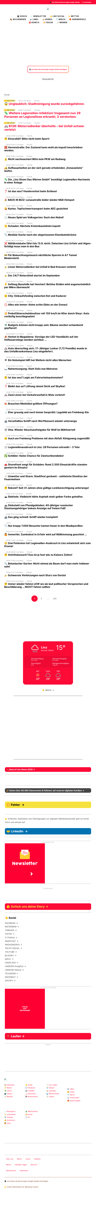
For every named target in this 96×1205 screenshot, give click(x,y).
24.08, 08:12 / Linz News (15, 264)
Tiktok (31, 94)
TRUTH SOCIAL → (13, 948)
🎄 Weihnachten (31, 1111)
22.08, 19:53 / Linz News (14, 375)
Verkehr (29, 241)
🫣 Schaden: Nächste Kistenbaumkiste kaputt (32, 226)
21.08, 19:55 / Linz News (14, 473)
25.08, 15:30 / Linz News (15, 145)
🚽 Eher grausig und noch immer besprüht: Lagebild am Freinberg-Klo (46, 412)
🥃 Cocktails (51, 1091)
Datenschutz (11, 1170)
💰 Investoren (9, 1120)
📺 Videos (8, 1094)
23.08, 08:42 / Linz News (15, 346)
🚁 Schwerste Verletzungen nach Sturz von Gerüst (35, 575)
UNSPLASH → (11, 962)
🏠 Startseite (9, 1085)
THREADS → (11, 930)
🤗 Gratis (70, 1092)
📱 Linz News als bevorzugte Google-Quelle (65, 2)
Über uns (9, 1159)
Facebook (15, 94)
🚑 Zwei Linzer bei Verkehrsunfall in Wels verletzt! (34, 394)
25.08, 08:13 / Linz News (15, 188)
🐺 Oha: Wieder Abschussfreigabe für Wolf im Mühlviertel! (39, 429)
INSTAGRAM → (12, 926)
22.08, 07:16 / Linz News (14, 444)
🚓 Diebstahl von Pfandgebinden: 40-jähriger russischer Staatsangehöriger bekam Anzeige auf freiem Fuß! (38, 507)
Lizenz (28, 1159)
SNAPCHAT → (11, 941)
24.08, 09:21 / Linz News (15, 241)
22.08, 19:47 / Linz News (14, 383)
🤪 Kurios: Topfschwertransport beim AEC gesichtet (36, 208)
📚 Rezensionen (31, 1096)
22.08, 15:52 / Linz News (14, 409)
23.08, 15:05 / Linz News (15, 281)
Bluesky (43, 94)
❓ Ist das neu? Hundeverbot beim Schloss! (30, 191)
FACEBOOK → (11, 923)
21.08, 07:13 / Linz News (14, 532)
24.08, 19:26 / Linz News (14, 206)
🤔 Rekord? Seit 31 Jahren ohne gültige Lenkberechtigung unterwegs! (46, 487)
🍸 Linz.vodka (51, 1085)
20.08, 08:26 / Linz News (15, 552)
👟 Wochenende (52, 1094)
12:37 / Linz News (24, 101)
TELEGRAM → (11, 973)
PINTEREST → (11, 977)
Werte (19, 1159)
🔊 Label (34, 19)
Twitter (27, 94)
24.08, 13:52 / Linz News (15, 232)
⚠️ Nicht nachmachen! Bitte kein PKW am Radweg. (35, 159)
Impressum (24, 1170)
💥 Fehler (48, 23)
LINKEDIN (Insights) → (15, 966)
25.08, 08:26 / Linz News (15, 177)
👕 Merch (60, 19)
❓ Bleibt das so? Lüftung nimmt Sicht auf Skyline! (34, 386)
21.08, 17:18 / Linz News (14, 494)
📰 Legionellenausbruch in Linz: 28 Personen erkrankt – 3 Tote (42, 447)
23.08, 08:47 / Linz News (15, 334)
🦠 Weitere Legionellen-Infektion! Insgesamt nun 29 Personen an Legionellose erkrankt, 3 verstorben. (42, 115)
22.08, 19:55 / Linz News (14, 366)
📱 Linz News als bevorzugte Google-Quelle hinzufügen (26, 1181)
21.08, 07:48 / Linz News (14, 502)
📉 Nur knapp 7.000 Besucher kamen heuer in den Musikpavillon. (43, 525)
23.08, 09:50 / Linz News (15, 322)
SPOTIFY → (10, 980)
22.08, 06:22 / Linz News (15, 462)
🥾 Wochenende (18, 19)
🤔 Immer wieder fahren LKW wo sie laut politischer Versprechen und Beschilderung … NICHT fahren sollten (46, 585)
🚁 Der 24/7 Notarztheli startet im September (32, 275)
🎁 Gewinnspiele (77, 19)
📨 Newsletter (38, 16)
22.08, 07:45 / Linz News (15, 436)
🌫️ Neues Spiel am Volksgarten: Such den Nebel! (34, 217)
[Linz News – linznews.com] (48, 8)
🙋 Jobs (7, 1123)
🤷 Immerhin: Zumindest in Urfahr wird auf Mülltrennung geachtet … (45, 534)
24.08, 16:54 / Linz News (15, 214)
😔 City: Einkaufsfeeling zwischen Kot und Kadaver (35, 295)
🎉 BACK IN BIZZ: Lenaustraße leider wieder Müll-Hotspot (39, 199)
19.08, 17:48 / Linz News (14, 561)
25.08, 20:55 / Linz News (15, 136)
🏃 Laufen (50, 1096)
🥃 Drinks (47, 19)
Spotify (39, 94)
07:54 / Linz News (24, 123)
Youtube (23, 94)
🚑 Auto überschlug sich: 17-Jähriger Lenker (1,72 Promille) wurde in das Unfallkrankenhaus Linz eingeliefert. (45, 350)
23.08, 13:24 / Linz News (15, 293)
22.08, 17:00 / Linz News (15, 392)
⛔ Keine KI (34, 23)
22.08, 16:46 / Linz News (14, 401)
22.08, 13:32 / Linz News (15, 418)
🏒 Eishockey (30, 1094)
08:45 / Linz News (24, 110)
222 (55, 598)
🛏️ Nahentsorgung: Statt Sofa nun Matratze (31, 368)
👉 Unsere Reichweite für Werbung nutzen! (21, 1187)
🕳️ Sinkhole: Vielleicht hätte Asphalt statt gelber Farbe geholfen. (43, 496)
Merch (8, 1165)
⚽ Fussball (29, 1091)
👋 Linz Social (57, 16)
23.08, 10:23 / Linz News (15, 310)
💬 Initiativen (30, 1088)
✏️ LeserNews (86, 2)
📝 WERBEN (62, 23)
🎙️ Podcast (8, 1117)
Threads (19, 94)
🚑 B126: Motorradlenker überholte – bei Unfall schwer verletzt (44, 128)
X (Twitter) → (11, 937)
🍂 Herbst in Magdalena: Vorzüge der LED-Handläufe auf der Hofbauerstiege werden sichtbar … (41, 338)
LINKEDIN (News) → (14, 970)
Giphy (33, 1136)
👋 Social (28, 1085)
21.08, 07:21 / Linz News (14, 514)
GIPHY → (9, 959)
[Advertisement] (48, 44)
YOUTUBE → (11, 952)
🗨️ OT (27, 1117)
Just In (8, 523)
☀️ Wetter (73, 16)
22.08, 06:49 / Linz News (15, 453)
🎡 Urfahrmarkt (73, 1098)
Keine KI (34, 1165)
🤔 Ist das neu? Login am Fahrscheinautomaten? (33, 377)
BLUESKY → (10, 955)
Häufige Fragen (21, 1165)
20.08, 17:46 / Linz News (15, 540)
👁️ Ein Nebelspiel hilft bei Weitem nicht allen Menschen (37, 360)
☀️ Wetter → (48, 690)
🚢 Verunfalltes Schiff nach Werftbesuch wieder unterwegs (40, 421)
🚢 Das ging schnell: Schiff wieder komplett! (31, 517)
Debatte (37, 1159)
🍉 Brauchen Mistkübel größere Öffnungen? (31, 403)
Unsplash (41, 1136)
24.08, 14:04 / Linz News (15, 223)
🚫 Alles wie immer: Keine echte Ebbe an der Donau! (35, 304)
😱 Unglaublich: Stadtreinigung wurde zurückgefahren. (44, 104)
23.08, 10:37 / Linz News (15, 302)
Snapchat (35, 94)
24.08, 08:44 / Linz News (15, 252)
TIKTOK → (9, 934)
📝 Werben (8, 1096)
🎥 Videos (22, 16)
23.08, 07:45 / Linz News (15, 357)
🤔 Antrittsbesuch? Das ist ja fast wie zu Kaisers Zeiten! (38, 554)
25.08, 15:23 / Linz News (14, 156)
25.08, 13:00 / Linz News (15, 165)
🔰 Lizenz (8, 1091)
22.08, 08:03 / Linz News (15, 427)
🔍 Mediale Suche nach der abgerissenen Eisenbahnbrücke (40, 234)
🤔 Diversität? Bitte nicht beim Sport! (26, 138)
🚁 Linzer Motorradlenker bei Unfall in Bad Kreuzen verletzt (40, 266)
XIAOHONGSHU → (13, 944)
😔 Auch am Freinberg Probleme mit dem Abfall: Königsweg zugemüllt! (47, 438)
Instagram (11, 94)
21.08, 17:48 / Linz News (14, 485)
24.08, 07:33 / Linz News (15, 273)
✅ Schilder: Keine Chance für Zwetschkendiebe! (34, 455)
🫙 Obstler (50, 1088)
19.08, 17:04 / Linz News (14, 581)
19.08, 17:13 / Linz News (14, 572)
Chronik (37, 101)
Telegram (37, 1136)
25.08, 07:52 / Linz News (15, 197)
